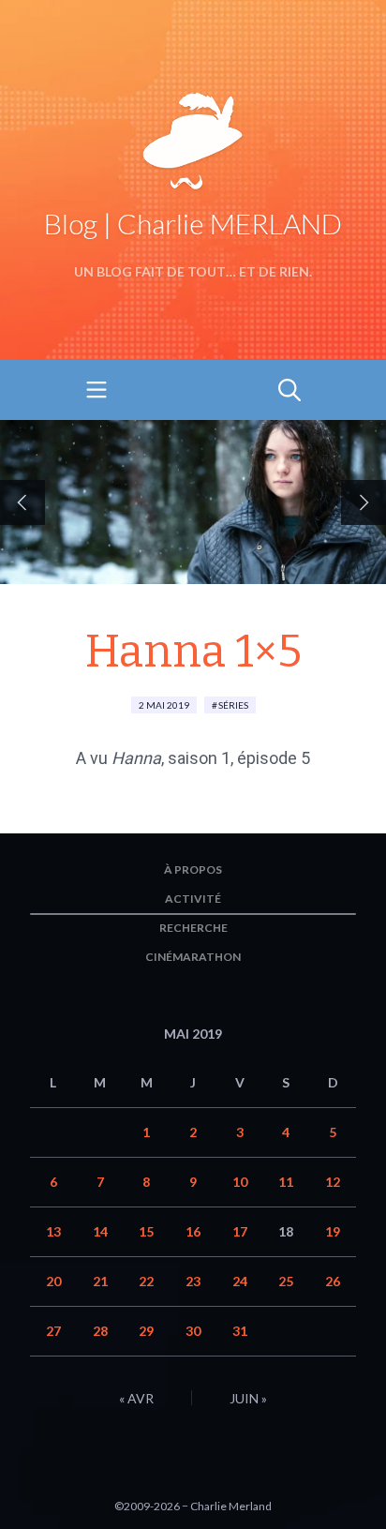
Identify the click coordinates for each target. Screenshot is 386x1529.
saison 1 (199, 758)
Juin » (248, 1398)
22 (146, 1281)
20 (53, 1281)
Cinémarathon (193, 957)
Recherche (193, 928)
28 (100, 1331)
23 (193, 1281)
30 (193, 1331)
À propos (193, 869)
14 (100, 1231)
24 (239, 1281)
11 (285, 1182)
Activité (193, 899)
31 (239, 1331)
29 (146, 1331)
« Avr (136, 1398)
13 (53, 1231)
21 (100, 1281)
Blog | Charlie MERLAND (193, 223)
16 (193, 1231)
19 (332, 1231)
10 (239, 1182)
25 (285, 1281)
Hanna (136, 758)
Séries (233, 705)
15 (146, 1231)
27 (53, 1331)
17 (239, 1231)
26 (332, 1281)
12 (332, 1182)
